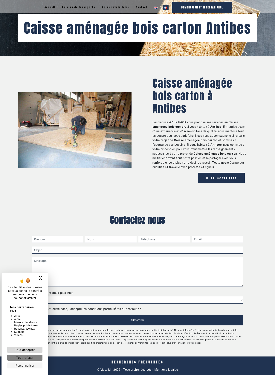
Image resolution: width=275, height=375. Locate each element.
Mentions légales (166, 369)
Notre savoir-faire (115, 7)
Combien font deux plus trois (52, 293)
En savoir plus (223, 177)
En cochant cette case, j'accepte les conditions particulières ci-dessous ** (88, 309)
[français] (166, 7)
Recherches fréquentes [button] (137, 362)
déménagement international (202, 7)
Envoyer (138, 320)
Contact (142, 7)
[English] (156, 7)
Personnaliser (25, 365)
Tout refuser (24, 357)
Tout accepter (25, 350)
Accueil (50, 7)
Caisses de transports (78, 7)
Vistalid (105, 369)
